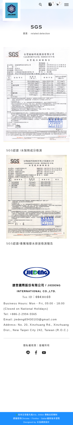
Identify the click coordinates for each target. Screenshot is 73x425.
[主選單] (66, 5)
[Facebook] (37, 352)
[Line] (29, 352)
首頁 (25, 33)
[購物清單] (57, 4)
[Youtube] (45, 352)
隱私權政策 (29, 345)
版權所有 (44, 345)
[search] (41, 5)
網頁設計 (45, 422)
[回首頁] (11, 10)
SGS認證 (12, 243)
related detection (40, 33)
